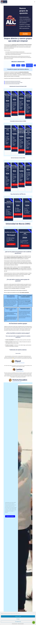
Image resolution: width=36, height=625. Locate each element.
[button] (33, 622)
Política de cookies (14, 623)
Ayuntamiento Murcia (29, 65)
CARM (18, 65)
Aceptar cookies (18, 616)
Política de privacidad (21, 623)
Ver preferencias (18, 621)
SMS (23, 65)
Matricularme (9, 113)
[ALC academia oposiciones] (4, 1)
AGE (13, 65)
